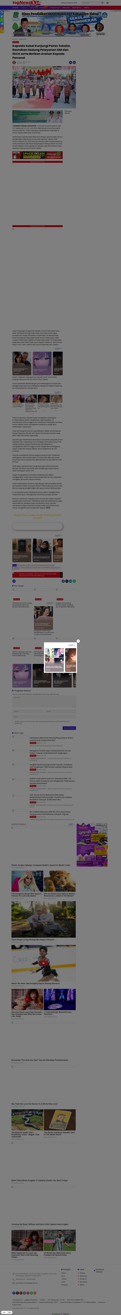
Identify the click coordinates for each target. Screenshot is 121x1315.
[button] (6, 1312)
